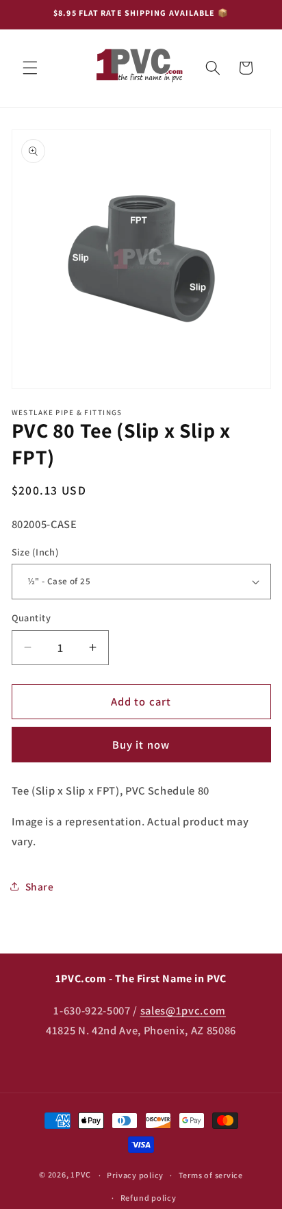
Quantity (31, 617)
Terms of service (211, 1175)
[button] (30, 67)
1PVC (80, 1175)
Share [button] (39, 886)
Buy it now (141, 744)
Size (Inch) (36, 551)
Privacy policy (135, 1175)
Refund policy (148, 1198)
